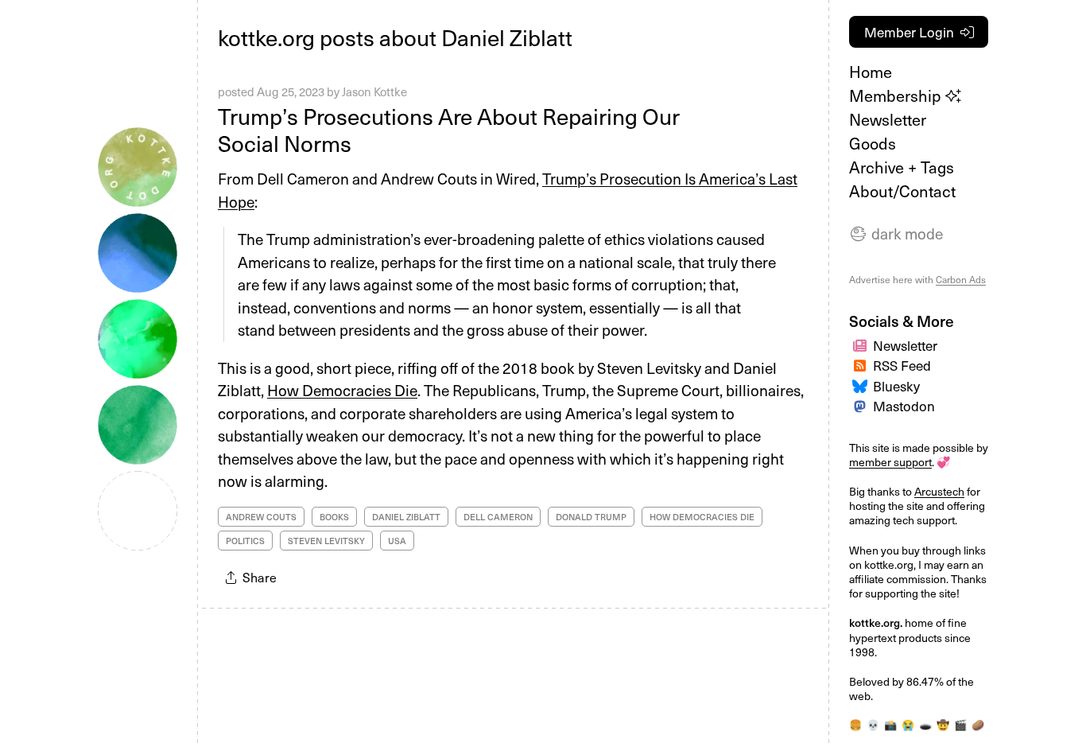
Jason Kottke (374, 91)
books (334, 517)
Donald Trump (591, 517)
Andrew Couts (261, 517)
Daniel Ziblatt (406, 517)
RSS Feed (902, 365)
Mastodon (904, 405)
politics (245, 541)
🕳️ (925, 725)
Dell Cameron (498, 517)
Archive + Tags (901, 167)
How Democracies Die (342, 389)
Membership (897, 95)
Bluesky (896, 385)
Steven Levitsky (326, 541)
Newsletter (887, 119)
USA (397, 541)
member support (890, 461)
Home (870, 71)
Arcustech (939, 491)
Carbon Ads (961, 279)
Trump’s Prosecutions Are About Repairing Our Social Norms (449, 129)
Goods (872, 143)
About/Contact (902, 191)
